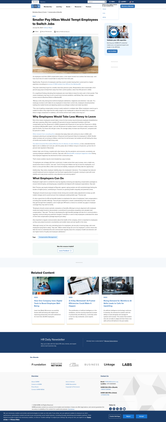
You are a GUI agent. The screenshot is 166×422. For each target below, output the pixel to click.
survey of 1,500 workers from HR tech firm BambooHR (64, 84)
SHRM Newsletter (71, 384)
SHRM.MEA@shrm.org (111, 381)
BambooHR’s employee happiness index (79, 153)
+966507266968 (106, 389)
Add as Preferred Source (63, 31)
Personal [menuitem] (35, 2)
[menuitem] (113, 1)
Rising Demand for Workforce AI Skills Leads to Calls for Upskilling (118, 303)
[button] (127, 6)
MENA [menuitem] (104, 17)
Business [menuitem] (42, 2)
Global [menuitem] (104, 9)
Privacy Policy (15, 419)
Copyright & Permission (73, 387)
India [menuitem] (104, 13)
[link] (40, 12)
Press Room (35, 387)
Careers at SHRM (36, 384)
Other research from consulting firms (44, 134)
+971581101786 (105, 395)
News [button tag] (34, 16)
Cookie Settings (115, 416)
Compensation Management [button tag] (48, 237)
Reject (128, 416)
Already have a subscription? (95, 341)
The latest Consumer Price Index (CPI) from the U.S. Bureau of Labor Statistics (56, 143)
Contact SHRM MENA (37, 389)
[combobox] (131, 1)
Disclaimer (71, 409)
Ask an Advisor (70, 381)
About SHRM (35, 381)
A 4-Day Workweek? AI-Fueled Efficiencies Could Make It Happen (82, 303)
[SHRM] (35, 6)
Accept (141, 416)
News (36, 297)
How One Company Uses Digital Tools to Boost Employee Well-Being (48, 303)
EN (133, 2)
